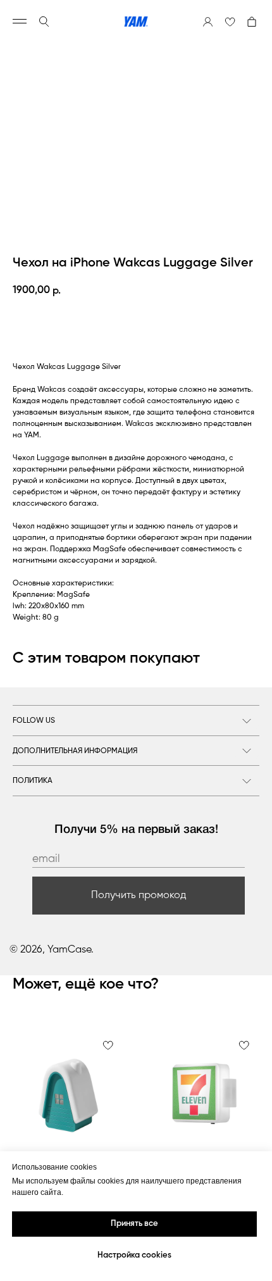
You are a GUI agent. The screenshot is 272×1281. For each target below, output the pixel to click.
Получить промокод (139, 895)
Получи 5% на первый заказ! (136, 830)
